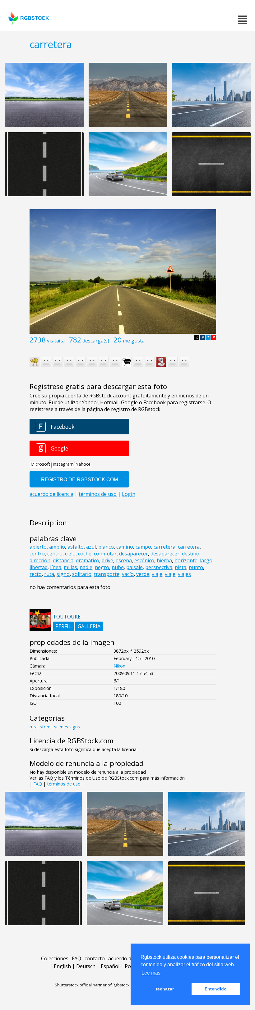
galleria (89, 626)
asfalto (75, 546)
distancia (63, 560)
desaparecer (133, 553)
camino (124, 546)
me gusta (134, 340)
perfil (63, 626)
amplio (57, 546)
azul (91, 546)
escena (124, 560)
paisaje (134, 567)
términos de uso (64, 784)
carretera (164, 546)
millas (70, 567)
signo (63, 574)
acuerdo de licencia (130, 958)
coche (84, 553)
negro (102, 567)
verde (142, 574)
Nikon (119, 666)
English (62, 966)
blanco (106, 546)
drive (107, 560)
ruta (49, 574)
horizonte (185, 560)
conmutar (105, 553)
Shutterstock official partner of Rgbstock (92, 985)
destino (190, 553)
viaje (157, 574)
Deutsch (85, 966)
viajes (184, 574)
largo (206, 560)
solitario (81, 574)
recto (36, 574)
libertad (39, 567)
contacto (95, 958)
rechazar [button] (165, 988)
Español (110, 966)
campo (143, 546)
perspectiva (158, 567)
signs (74, 727)
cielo (70, 553)
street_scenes (54, 727)
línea (55, 567)
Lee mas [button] (150, 973)
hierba (164, 560)
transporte (106, 574)
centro (37, 553)
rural (34, 727)
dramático (87, 560)
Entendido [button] (216, 988)
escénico (144, 560)
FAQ (37, 784)
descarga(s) (95, 340)
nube (118, 567)
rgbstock (34, 18)
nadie (86, 567)
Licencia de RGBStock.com (72, 740)
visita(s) (56, 340)
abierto (38, 546)
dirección (40, 560)
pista (180, 567)
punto (196, 567)
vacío (128, 574)
